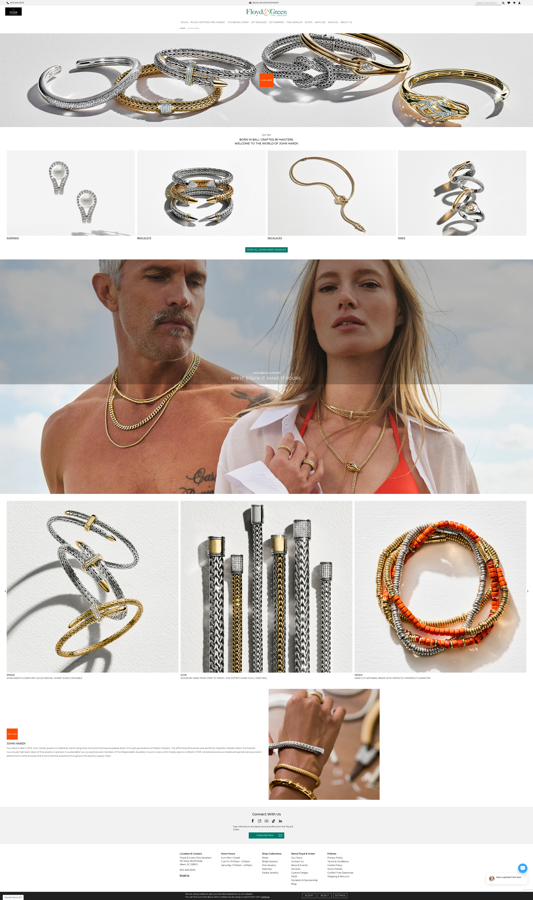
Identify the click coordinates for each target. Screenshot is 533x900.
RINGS (401, 238)
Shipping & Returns (338, 876)
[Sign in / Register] (519, 3)
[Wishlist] (509, 2)
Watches (267, 869)
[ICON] (266, 587)
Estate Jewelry (270, 872)
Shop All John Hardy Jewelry (266, 249)
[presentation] (5, 591)
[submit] (503, 3)
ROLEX (184, 22)
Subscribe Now (265, 835)
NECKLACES (275, 238)
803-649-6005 (187, 870)
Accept (309, 895)
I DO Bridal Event (238, 22)
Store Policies (334, 869)
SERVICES (333, 22)
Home (182, 28)
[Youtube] (266, 821)
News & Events (299, 865)
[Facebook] (252, 820)
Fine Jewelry (269, 865)
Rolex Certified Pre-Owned (207, 22)
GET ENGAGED (259, 22)
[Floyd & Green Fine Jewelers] (266, 12)
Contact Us (297, 861)
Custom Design (299, 872)
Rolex (265, 857)
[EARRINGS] (71, 193)
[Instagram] (259, 821)
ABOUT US (346, 22)
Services (295, 869)
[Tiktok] (273, 821)
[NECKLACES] (332, 193)
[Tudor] (13, 11)
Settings (340, 895)
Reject (325, 895)
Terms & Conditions (338, 861)
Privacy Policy (335, 857)
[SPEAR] (92, 587)
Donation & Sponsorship (304, 880)
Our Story (296, 857)
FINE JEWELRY (294, 22)
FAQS (294, 876)
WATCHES (320, 22)
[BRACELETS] (201, 193)
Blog (293, 884)
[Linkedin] (280, 821)
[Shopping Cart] (514, 3)
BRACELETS (144, 238)
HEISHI (358, 675)
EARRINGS (13, 238)
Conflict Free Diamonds (340, 872)
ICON (184, 675)
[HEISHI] (440, 587)
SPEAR (11, 675)
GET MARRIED (276, 22)
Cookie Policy (334, 865)
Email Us (184, 875)
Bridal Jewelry (270, 861)
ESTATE (309, 22)
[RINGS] (462, 193)
